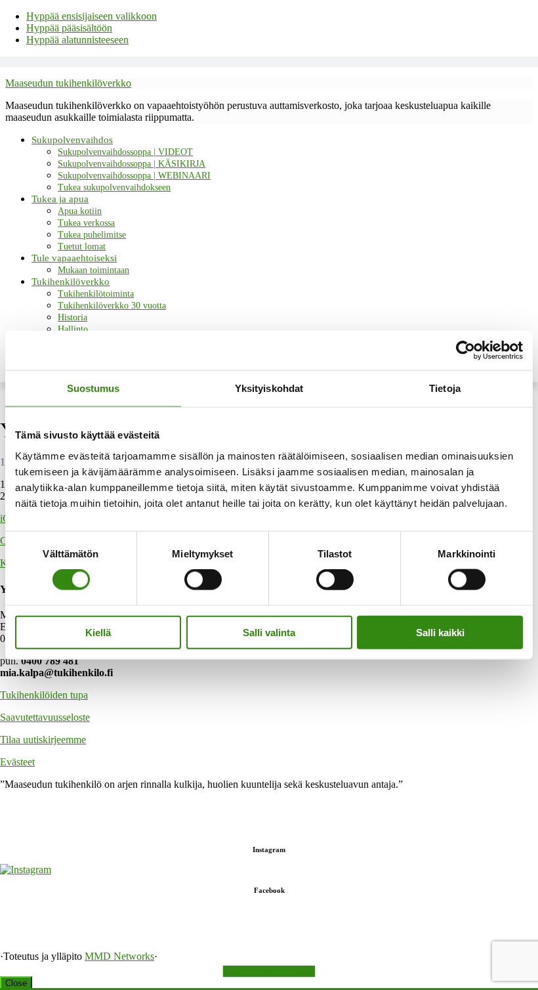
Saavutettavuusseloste (45, 717)
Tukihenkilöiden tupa (44, 694)
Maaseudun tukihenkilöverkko (68, 83)
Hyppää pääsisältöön (69, 27)
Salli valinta (269, 631)
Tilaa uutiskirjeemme (43, 739)
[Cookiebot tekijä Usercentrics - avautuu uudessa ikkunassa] (465, 350)
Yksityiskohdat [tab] (269, 388)
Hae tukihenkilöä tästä (269, 971)
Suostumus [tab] (93, 388)
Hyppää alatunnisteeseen (77, 39)
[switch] (203, 579)
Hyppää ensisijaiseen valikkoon (91, 16)
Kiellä (98, 631)
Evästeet (17, 761)
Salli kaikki (440, 631)
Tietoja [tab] (445, 388)
